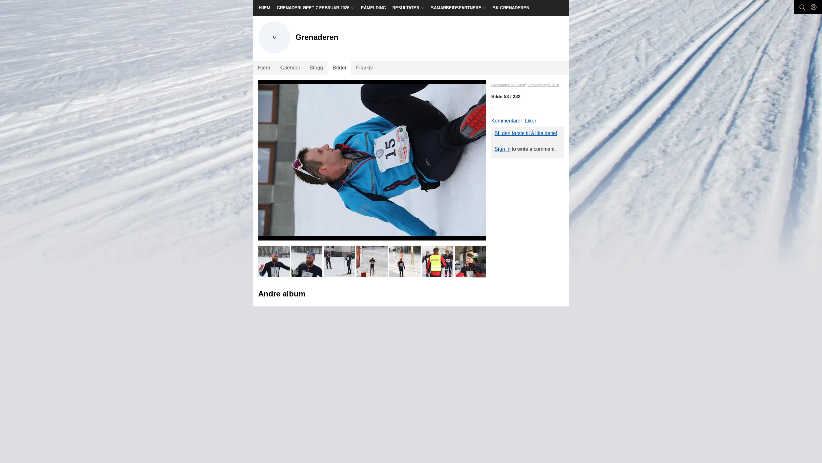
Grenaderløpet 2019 (543, 85)
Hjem (264, 7)
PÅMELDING (373, 7)
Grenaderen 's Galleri (508, 85)
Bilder (339, 67)
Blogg (316, 67)
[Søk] (802, 7)
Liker (530, 120)
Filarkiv (364, 67)
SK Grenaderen (511, 7)
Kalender (289, 67)
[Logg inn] (813, 7)
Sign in (502, 149)
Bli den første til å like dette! (525, 133)
